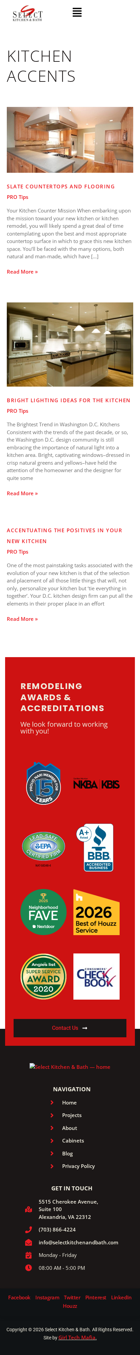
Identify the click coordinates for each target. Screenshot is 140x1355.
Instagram (47, 1297)
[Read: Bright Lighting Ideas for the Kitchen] (70, 343)
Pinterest (95, 1297)
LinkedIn (121, 1297)
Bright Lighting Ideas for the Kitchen (69, 400)
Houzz (70, 1306)
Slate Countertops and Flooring (61, 186)
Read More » (22, 271)
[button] (77, 12)
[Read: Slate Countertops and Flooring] (70, 139)
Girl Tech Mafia (76, 1337)
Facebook (19, 1297)
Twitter (72, 1297)
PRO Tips (17, 196)
